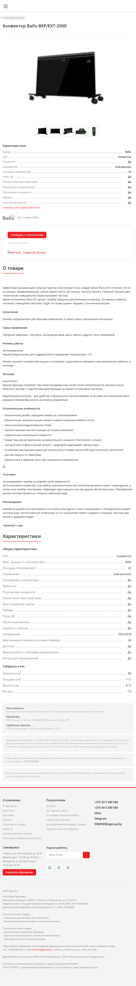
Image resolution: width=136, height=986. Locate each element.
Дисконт (51, 806)
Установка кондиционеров (62, 815)
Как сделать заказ (57, 810)
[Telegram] (68, 867)
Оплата (7, 819)
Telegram (100, 819)
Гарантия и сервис (14, 824)
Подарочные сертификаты (62, 829)
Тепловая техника (14, 17)
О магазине (10, 806)
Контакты (8, 810)
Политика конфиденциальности (22, 838)
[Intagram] (49, 867)
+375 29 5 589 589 (106, 802)
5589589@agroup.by (108, 824)
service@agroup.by (42, 949)
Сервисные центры (58, 819)
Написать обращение (19, 872)
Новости (8, 829)
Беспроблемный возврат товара (66, 824)
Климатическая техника (17, 833)
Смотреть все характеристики (21, 207)
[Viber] (59, 867)
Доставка (8, 815)
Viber (97, 813)
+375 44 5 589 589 (106, 808)
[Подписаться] (86, 855)
